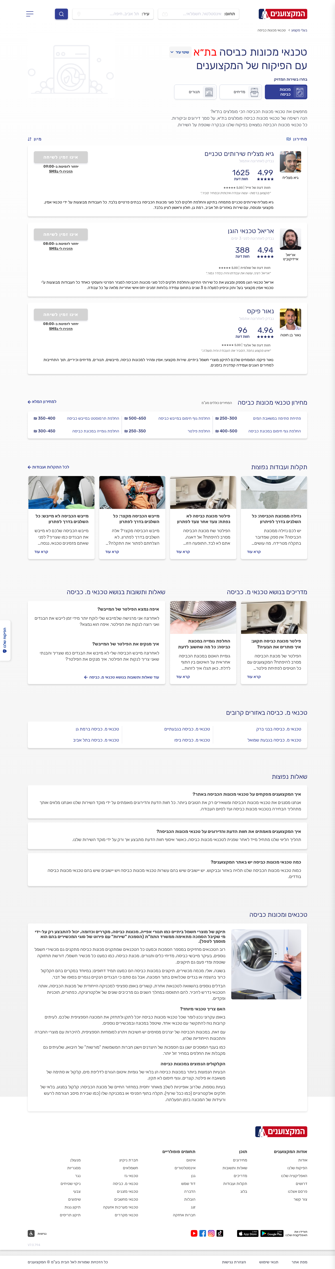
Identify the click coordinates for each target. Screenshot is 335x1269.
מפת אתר (299, 1262)
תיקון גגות (72, 1207)
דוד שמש (188, 1183)
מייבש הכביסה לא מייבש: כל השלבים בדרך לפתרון (62, 519)
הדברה (189, 1191)
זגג (193, 1207)
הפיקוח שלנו (297, 1168)
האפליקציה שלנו (294, 1175)
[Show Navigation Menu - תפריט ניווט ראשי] (31, 14)
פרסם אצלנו (297, 1191)
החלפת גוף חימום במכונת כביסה (274, 431)
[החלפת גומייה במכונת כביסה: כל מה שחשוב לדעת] (203, 619)
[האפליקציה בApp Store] (247, 1233)
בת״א (205, 52)
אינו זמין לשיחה (60, 157)
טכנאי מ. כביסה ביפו (192, 740)
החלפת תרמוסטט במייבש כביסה (93, 418)
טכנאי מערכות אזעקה (120, 1207)
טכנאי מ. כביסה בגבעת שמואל (274, 740)
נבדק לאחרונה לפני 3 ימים (252, 238)
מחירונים (240, 1160)
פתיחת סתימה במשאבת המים (277, 418)
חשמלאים (130, 1168)
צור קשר (300, 1199)
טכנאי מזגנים (127, 1191)
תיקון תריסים (70, 1215)
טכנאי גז (131, 1175)
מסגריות (74, 1168)
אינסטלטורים (185, 1168)
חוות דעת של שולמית (255, 268)
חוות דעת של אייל (258, 188)
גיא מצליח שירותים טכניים (239, 154)
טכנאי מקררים (126, 1215)
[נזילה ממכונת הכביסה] (274, 494)
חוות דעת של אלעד (257, 345)
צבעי (77, 1191)
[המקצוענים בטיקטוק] (220, 1233)
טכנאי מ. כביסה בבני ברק (278, 729)
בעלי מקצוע (299, 30)
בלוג (243, 1191)
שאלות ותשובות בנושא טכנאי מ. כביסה (116, 592)
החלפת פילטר (199, 431)
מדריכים (240, 1175)
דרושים (301, 1183)
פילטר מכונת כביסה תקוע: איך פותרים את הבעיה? (276, 644)
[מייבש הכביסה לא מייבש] (61, 494)
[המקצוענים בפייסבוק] (203, 1233)
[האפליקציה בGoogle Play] (272, 1233)
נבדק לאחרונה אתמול (256, 161)
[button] (37, 139)
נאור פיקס (260, 311)
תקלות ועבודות (235, 1183)
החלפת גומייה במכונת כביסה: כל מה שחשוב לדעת (204, 644)
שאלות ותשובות (234, 1168)
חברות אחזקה (184, 1215)
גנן (193, 1175)
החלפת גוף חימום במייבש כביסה (184, 418)
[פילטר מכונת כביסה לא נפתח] (203, 494)
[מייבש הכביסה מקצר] (132, 494)
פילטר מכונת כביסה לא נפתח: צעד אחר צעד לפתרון (203, 519)
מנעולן (75, 1160)
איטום (190, 1160)
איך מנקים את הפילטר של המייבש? (125, 644)
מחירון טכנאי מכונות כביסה (272, 402)
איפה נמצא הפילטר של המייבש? (128, 609)
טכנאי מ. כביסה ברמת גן (97, 729)
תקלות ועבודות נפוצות (279, 467)
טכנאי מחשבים (126, 1199)
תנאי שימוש (268, 1262)
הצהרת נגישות (234, 1262)
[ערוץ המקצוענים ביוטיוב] (195, 1233)
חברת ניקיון (128, 1160)
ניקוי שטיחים (71, 1183)
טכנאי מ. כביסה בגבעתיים (187, 729)
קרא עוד (254, 551)
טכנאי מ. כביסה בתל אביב (96, 740)
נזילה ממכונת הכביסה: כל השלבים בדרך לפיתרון (276, 519)
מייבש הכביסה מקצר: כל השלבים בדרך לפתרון (136, 519)
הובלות (189, 1199)
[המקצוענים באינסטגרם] (212, 1233)
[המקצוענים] (283, 14)
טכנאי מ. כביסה (125, 1183)
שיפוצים (74, 1199)
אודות (302, 1160)
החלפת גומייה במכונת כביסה (95, 431)
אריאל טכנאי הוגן (251, 231)
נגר (78, 1175)
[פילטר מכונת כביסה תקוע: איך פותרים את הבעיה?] (274, 619)
